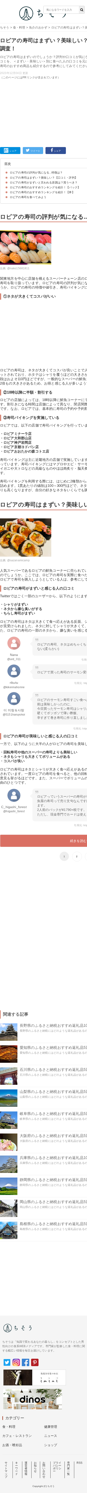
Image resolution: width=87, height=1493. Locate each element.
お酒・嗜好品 (12, 1445)
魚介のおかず (38, 27)
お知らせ (35, 1467)
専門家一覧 (68, 1468)
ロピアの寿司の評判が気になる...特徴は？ (36, 172)
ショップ (50, 1445)
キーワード (16, 1468)
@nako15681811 (18, 268)
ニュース (50, 1436)
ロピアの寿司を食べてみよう (28, 197)
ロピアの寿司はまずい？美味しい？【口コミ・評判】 (43, 177)
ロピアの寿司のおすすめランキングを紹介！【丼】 (42, 192)
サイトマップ (6, 1469)
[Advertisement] (43, 75)
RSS (79, 1462)
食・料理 (19, 27)
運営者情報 (26, 1468)
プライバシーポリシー (57, 1467)
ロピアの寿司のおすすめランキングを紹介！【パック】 (45, 187)
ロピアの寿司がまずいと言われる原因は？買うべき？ (43, 182)
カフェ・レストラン (17, 1436)
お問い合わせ (43, 1469)
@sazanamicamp (18, 560)
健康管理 (50, 1427)
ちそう (4, 27)
